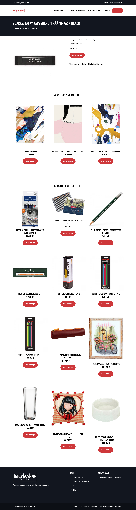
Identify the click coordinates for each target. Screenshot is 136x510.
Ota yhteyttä (84, 506)
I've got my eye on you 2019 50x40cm (105, 151)
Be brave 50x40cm (30, 151)
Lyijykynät (34, 28)
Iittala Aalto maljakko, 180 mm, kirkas (30, 425)
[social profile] (28, 3)
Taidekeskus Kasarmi (76, 10)
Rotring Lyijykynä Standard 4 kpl (106, 294)
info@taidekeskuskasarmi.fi (113, 3)
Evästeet (94, 506)
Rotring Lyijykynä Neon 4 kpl (30, 355)
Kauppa (117, 11)
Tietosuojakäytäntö (105, 506)
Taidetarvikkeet (21, 28)
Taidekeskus (59, 10)
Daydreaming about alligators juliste (68, 151)
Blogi (107, 10)
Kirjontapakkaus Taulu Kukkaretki (105, 364)
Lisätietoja (77, 55)
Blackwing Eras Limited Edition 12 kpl (68, 294)
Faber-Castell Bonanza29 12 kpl (30, 294)
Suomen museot (95, 10)
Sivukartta (118, 506)
